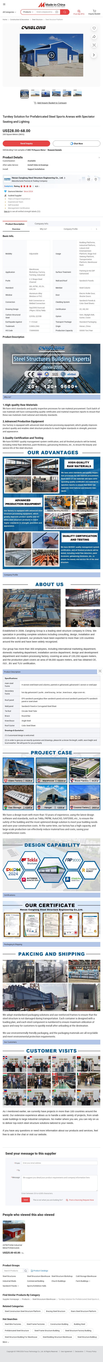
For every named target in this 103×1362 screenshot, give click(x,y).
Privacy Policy (91, 1351)
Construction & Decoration (19, 19)
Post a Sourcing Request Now (80, 1200)
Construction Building (59, 1324)
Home (5, 19)
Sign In (7, 211)
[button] (91, 228)
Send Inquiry (26, 143)
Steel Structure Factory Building (78, 1330)
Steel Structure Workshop (62, 1276)
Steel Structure (37, 19)
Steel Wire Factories (13, 1324)
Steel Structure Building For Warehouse (21, 1337)
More (5, 1342)
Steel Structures (9, 1276)
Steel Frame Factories (36, 1324)
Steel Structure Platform (54, 19)
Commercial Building (35, 1281)
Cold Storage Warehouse (86, 1276)
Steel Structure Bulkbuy (87, 1337)
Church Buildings (59, 1281)
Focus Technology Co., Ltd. (34, 1351)
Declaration (79, 1351)
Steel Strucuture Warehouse (38, 1276)
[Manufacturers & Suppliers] (51, 4)
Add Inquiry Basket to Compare (52, 102)
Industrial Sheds (9, 1281)
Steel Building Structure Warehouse (57, 1337)
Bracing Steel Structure (55, 1311)
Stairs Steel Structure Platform (83, 1311)
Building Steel (79, 1324)
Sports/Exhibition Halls (36, 1286)
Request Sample (55, 150)
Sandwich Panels (10, 1286)
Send (26, 1199)
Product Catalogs (40, 1270)
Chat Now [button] (78, 143)
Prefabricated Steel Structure (17, 1330)
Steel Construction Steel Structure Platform (23, 1311)
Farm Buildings (82, 1281)
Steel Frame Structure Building (47, 1330)
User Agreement (66, 1351)
